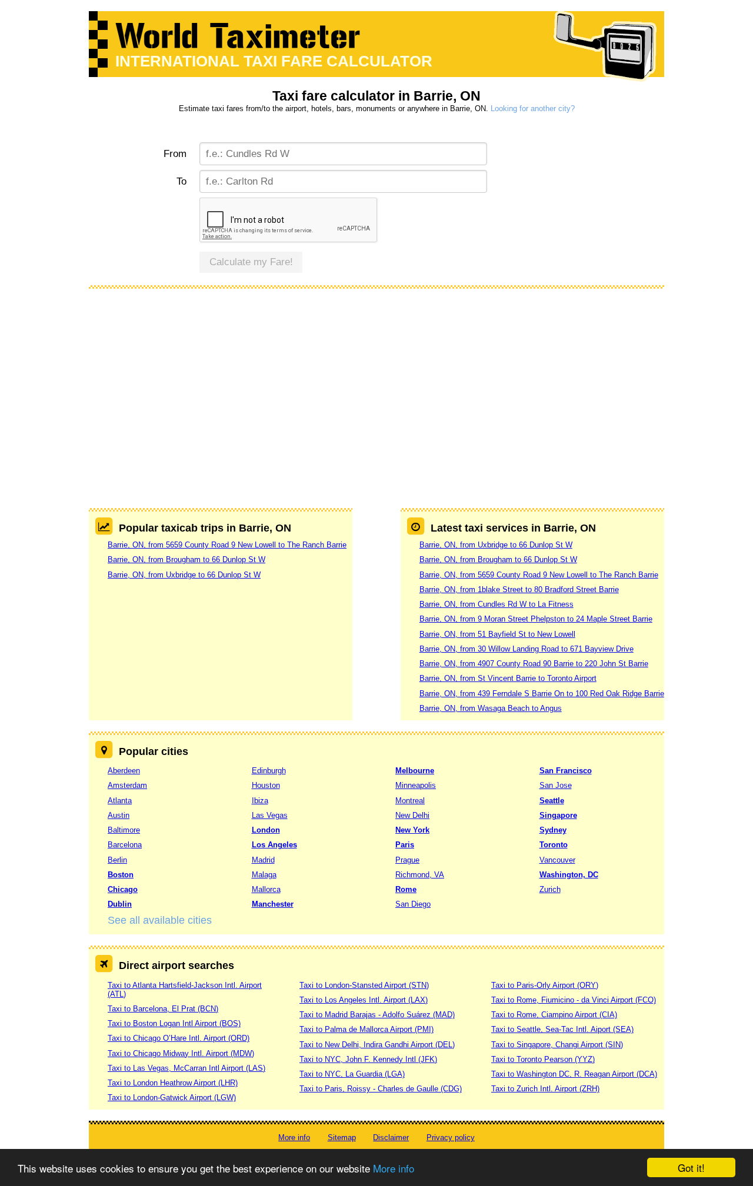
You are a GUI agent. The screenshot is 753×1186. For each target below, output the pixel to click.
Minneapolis (415, 785)
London (266, 830)
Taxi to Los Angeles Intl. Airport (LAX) (363, 999)
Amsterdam (127, 785)
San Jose (555, 785)
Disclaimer (391, 1137)
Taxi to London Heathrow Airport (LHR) (173, 1082)
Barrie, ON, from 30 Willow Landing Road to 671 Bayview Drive (526, 648)
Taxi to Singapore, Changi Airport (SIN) (557, 1044)
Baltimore (124, 830)
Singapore (558, 815)
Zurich (550, 889)
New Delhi (412, 815)
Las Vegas (270, 815)
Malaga (264, 874)
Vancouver (557, 860)
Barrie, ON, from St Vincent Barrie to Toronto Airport (508, 678)
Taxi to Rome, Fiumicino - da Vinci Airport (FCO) (573, 999)
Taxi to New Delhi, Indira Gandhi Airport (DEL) (377, 1044)
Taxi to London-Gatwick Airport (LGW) (172, 1097)
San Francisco (565, 770)
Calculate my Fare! (251, 262)
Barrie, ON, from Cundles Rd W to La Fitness (496, 604)
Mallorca (266, 889)
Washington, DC (568, 874)
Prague (407, 860)
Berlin (117, 860)
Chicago (123, 889)
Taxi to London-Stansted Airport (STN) (364, 985)
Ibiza (260, 800)
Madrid (263, 860)
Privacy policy (451, 1137)
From (175, 153)
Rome (406, 889)
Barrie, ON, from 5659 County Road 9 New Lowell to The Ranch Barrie (227, 544)
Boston (121, 874)
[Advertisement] (376, 384)
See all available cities (160, 920)
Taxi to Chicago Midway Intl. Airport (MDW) (181, 1053)
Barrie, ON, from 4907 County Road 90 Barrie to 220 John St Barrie (533, 663)
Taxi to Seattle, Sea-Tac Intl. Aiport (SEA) (562, 1029)
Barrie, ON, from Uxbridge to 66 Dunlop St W (184, 574)
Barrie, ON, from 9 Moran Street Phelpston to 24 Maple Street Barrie (535, 618)
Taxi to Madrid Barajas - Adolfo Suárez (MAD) (377, 1014)
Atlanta (120, 800)
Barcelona (125, 844)
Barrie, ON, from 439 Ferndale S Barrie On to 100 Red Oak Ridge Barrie (541, 693)
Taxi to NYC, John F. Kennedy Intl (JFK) (368, 1059)
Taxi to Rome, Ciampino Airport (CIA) (554, 1014)
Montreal (410, 800)
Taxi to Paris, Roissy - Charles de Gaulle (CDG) (380, 1088)
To (181, 181)
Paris (404, 844)
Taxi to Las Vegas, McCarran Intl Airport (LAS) (186, 1068)
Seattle (551, 800)
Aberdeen (124, 770)
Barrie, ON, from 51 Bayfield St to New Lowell (497, 634)
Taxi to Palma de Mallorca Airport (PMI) (366, 1029)
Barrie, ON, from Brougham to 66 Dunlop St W (186, 559)
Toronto (553, 844)
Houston (266, 785)
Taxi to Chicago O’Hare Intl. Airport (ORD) (178, 1038)
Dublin (120, 904)
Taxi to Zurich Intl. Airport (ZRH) (545, 1088)
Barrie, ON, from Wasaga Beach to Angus (490, 708)
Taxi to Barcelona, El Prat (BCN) (163, 1008)
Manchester (273, 904)
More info (393, 1168)
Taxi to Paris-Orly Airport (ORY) (544, 985)
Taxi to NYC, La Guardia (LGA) (352, 1074)
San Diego (413, 904)
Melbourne (414, 770)
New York (412, 830)
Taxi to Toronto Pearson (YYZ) (543, 1059)
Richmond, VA (419, 874)
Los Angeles (274, 844)
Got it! (691, 1167)
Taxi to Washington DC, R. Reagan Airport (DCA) (574, 1074)
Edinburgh (269, 770)
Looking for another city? (533, 108)
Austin (118, 815)
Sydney (553, 830)
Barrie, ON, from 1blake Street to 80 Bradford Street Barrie (519, 589)
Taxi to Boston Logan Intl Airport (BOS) (174, 1023)
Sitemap (342, 1137)
